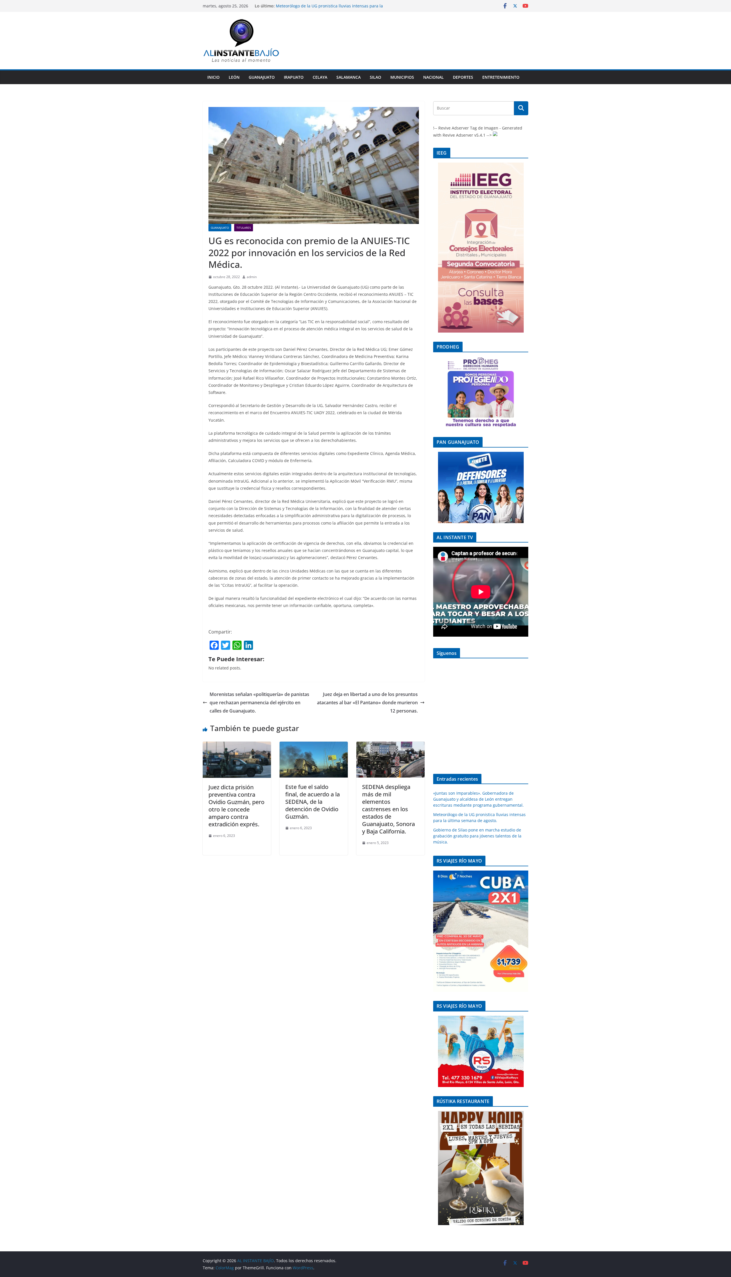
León (234, 77)
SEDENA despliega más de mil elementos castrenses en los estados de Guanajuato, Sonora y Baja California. (388, 809)
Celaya (320, 77)
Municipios (402, 77)
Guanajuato (262, 77)
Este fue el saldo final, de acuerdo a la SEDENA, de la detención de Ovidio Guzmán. (312, 801)
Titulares (243, 228)
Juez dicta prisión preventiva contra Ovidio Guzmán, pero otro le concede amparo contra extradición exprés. (236, 805)
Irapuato (294, 77)
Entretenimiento (500, 77)
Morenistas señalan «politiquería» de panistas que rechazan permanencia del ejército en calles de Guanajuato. (259, 702)
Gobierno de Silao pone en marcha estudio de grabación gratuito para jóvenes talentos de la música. (477, 836)
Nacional (433, 77)
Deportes (463, 77)
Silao (375, 77)
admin (252, 276)
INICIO (213, 77)
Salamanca (348, 77)
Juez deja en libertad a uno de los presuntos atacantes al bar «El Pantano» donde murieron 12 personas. (367, 702)
